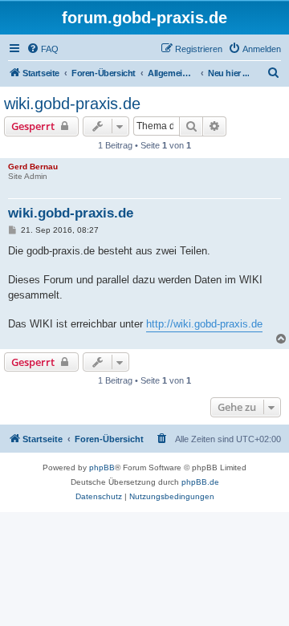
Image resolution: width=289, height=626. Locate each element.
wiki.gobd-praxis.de (72, 103)
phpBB (102, 467)
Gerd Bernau (33, 166)
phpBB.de (200, 482)
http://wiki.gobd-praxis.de (204, 324)
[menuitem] (42, 49)
